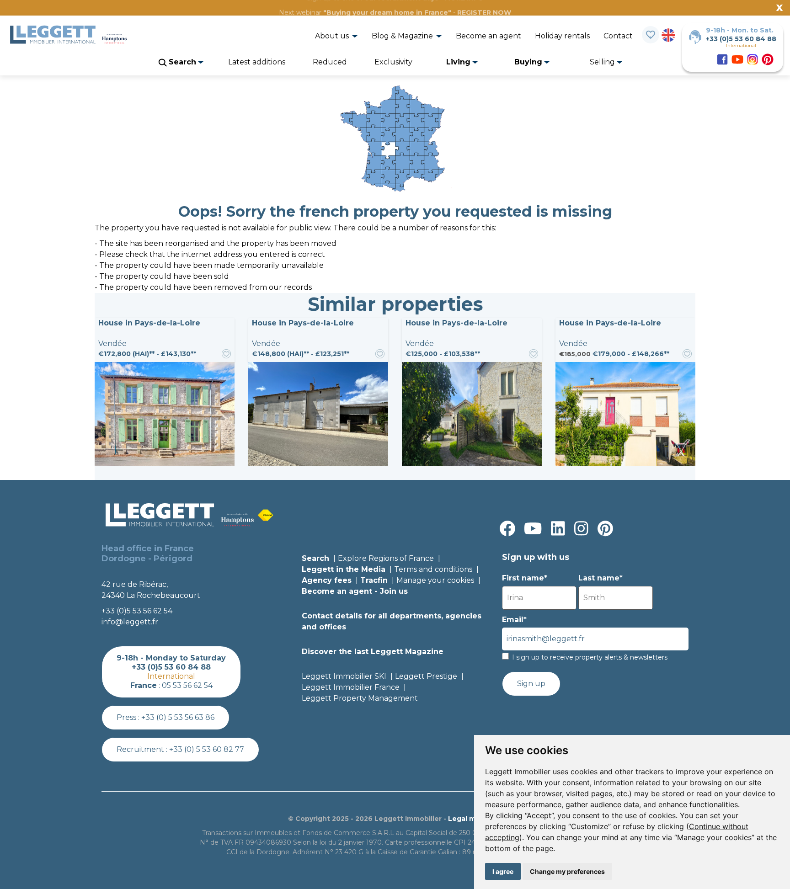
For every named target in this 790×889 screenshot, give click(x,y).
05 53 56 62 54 (187, 685)
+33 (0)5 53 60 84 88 (741, 39)
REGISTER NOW (484, 12)
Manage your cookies (435, 580)
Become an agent (488, 36)
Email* (514, 619)
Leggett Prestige (426, 676)
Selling (603, 62)
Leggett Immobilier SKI (344, 676)
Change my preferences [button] (567, 871)
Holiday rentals (562, 36)
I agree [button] (502, 871)
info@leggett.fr (129, 622)
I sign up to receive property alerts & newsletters (589, 657)
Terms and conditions (433, 569)
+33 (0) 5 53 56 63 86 (177, 717)
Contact (618, 36)
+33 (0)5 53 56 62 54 (136, 611)
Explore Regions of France (386, 558)
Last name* (600, 578)
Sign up (531, 683)
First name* (524, 578)
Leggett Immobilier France (351, 687)
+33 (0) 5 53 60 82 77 (206, 749)
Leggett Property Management (360, 698)
